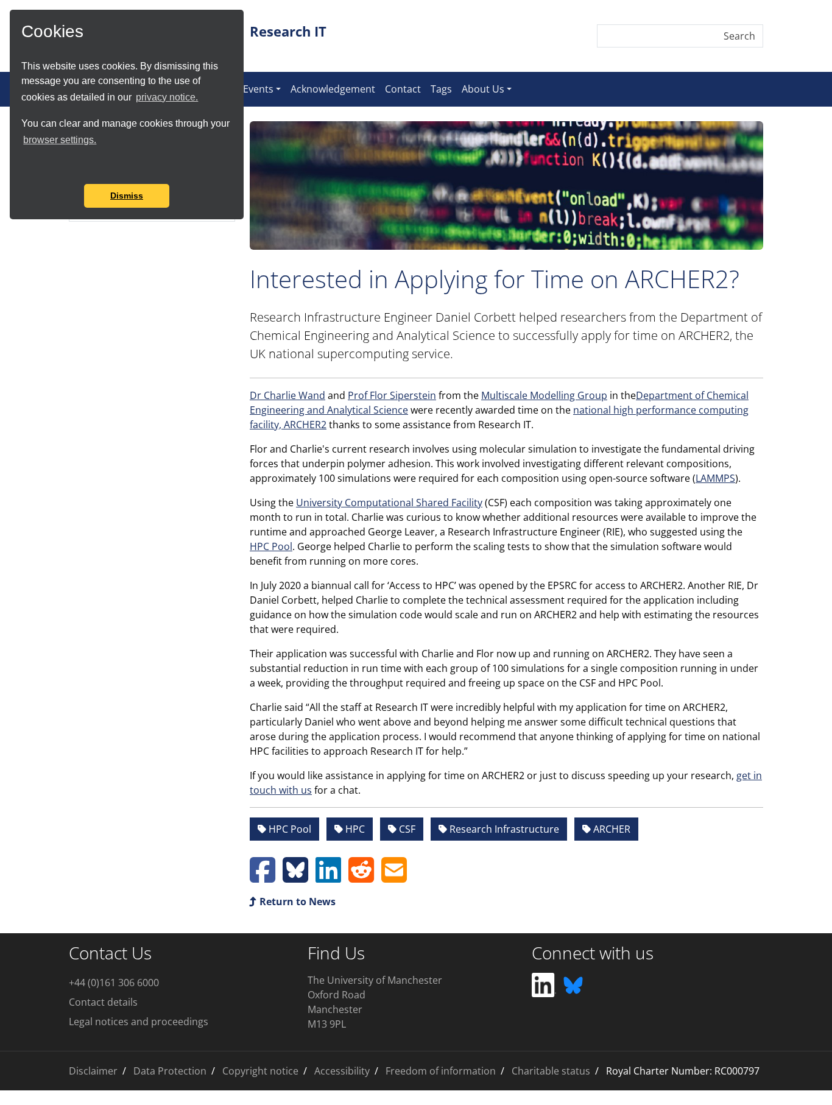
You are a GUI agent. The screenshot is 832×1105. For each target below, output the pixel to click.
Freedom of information (441, 1071)
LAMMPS (715, 478)
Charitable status (551, 1071)
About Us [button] (483, 89)
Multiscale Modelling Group (544, 395)
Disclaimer (93, 1071)
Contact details (103, 1002)
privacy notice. (167, 97)
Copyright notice (260, 1071)
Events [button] (258, 89)
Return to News (296, 901)
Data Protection (169, 1071)
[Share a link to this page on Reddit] (361, 877)
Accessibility (342, 1071)
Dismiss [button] (126, 195)
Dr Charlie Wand (287, 395)
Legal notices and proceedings (138, 1021)
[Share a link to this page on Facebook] (262, 877)
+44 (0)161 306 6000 (114, 982)
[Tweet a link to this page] (295, 877)
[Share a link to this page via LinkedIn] (328, 877)
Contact (403, 89)
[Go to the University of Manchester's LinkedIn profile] (544, 984)
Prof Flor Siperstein (392, 395)
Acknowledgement (333, 89)
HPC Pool (271, 546)
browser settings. (59, 140)
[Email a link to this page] (394, 877)
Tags (441, 89)
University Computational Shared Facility (389, 502)
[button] (23, 167)
